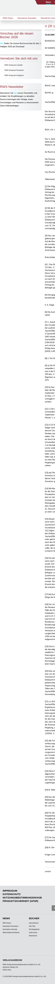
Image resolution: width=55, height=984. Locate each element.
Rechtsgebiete (34, 929)
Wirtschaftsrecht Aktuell (11, 932)
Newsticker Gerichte (10, 929)
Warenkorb (33, 936)
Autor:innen (33, 932)
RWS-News (8, 18)
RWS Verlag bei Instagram (14, 75)
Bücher (34, 918)
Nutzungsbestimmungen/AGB (22, 897)
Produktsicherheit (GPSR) (20, 901)
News (48, 2)
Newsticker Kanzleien (26, 18)
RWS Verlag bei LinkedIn (14, 65)
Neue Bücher (34, 923)
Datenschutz (12, 894)
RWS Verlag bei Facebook (14, 70)
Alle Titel (32, 926)
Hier (2, 43)
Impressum (10, 890)
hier (15, 93)
